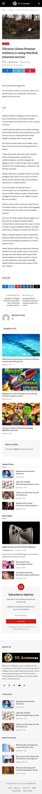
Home (10, 788)
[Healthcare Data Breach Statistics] (8, 474)
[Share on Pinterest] (30, 71)
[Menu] (3, 3)
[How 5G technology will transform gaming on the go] (8, 770)
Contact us (26, 788)
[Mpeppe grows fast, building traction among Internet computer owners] (21, 379)
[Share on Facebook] (7, 71)
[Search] (39, 3)
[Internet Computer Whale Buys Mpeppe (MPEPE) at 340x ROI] (21, 414)
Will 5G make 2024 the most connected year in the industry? (27, 747)
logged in (17, 449)
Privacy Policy (19, 629)
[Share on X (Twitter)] (18, 71)
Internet (5, 43)
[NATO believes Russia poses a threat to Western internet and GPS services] (21, 345)
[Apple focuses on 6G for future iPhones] (21, 533)
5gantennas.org (13, 62)
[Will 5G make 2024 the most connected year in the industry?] (8, 747)
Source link (6, 277)
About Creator (27, 791)
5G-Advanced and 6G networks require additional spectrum (27, 575)
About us (17, 788)
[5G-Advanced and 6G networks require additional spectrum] (8, 575)
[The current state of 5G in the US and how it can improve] (8, 759)
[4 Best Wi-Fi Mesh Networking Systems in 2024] (8, 484)
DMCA (34, 788)
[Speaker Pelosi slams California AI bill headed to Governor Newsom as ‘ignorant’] (8, 506)
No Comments (8, 65)
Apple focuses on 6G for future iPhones (18, 547)
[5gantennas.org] (21, 3)
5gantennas (32, 783)
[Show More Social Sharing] (38, 71)
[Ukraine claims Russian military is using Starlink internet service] (21, 26)
